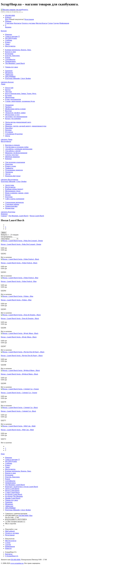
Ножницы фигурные (12, 176)
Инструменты (10, 46)
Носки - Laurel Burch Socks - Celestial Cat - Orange (19, 393)
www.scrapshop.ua (17, 563)
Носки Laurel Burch (37, 216)
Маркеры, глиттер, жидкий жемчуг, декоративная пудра (25, 126)
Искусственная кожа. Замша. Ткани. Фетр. (20, 93)
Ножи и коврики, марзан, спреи (17, 193)
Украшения (9, 105)
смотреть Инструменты (9, 179)
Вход (7, 19)
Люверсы (8, 124)
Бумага (7, 42)
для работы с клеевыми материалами (18, 149)
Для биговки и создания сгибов (16, 147)
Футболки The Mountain (14, 496)
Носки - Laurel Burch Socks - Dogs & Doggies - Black (20, 318)
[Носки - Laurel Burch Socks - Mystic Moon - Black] (19, 333)
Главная (4, 216)
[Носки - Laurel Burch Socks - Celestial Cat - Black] (19, 407)
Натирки (8, 130)
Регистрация (29, 19)
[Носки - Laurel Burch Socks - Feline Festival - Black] (20, 259)
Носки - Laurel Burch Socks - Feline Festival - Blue (19, 281)
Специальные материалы (14, 202)
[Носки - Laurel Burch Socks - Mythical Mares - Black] (20, 370)
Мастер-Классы (41, 23)
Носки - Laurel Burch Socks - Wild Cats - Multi (17, 430)
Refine (4, 232)
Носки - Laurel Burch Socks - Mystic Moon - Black (19, 337)
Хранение (9, 71)
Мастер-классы (10, 541)
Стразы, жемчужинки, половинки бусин (20, 101)
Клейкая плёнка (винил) (14, 189)
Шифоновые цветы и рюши (15, 109)
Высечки (8, 111)
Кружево (8, 95)
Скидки (56, 23)
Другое (7, 174)
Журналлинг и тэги (12, 115)
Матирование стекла (12, 191)
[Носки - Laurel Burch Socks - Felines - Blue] (17, 296)
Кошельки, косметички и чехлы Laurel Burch (21, 487)
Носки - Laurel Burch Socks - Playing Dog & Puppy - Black (22, 355)
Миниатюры (9, 97)
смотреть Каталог (7, 82)
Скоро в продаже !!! (12, 36)
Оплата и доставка (28, 23)
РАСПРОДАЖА (11, 38)
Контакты (17, 23)
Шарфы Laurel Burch (12, 498)
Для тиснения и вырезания (15, 162)
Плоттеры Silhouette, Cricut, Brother (18, 78)
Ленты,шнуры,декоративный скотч (18, 122)
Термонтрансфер (11, 206)
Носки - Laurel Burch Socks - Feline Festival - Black (19, 263)
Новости (8, 548)
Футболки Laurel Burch (13, 494)
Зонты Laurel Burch (12, 488)
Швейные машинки (12, 157)
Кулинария (9, 54)
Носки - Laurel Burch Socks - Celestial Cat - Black (18, 411)
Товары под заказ (11, 67)
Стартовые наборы (12, 204)
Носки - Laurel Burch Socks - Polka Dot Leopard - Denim (21, 244)
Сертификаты (10, 59)
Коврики (8, 159)
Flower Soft (9, 88)
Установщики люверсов (14, 170)
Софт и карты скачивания (14, 199)
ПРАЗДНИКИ (10, 76)
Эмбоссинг (9, 74)
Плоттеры (9, 197)
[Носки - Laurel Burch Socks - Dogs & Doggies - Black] (21, 315)
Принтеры (9, 164)
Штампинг (9, 73)
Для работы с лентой (12, 151)
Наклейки (9, 128)
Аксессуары (9, 185)
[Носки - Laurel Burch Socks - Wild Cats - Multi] (18, 426)
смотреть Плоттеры (8, 212)
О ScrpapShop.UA (11, 556)
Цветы (7, 136)
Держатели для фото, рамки (15, 113)
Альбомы (8, 40)
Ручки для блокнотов (13, 99)
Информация (64, 23)
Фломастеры (9, 208)
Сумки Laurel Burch (12, 492)
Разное (7, 57)
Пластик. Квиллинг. (12, 55)
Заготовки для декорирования (16, 116)
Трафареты (9, 168)
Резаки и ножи (10, 166)
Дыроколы (9, 172)
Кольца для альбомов (13, 118)
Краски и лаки (10, 52)
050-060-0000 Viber (25, 515)
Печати (8, 195)
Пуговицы (9, 132)
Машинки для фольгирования (16, 153)
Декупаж (8, 91)
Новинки (8, 34)
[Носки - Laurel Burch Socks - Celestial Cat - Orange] (20, 389)
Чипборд (8, 107)
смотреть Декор (6, 139)
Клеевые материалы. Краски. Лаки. (18, 50)
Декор (7, 44)
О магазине (9, 23)
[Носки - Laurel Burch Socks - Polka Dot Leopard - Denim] (22, 241)
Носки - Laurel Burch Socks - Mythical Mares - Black (19, 374)
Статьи (50, 23)
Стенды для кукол (11, 155)
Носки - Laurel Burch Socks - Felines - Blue (16, 300)
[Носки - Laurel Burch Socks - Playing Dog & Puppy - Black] (22, 352)
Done (3, 454)
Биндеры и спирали (12, 145)
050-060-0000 (15, 560)
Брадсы (8, 90)
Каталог (4, 31)
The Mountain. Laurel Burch (15, 63)
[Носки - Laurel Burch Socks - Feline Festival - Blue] (19, 278)
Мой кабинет (10, 531)
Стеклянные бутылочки (14, 134)
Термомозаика (10, 61)
